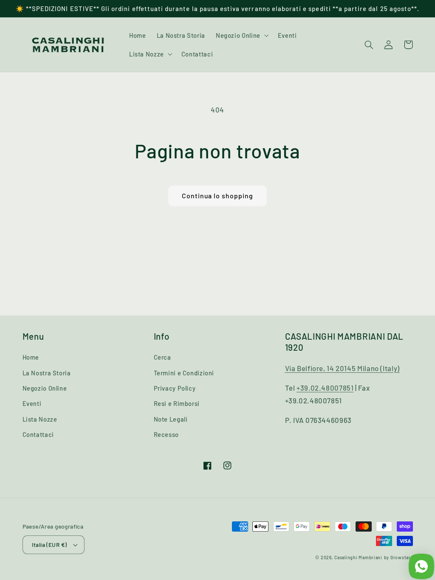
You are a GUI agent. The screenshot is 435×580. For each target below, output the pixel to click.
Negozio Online (45, 388)
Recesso (166, 434)
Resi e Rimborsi (177, 403)
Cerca (162, 357)
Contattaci (38, 434)
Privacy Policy (175, 388)
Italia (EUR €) (49, 544)
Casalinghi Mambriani (358, 557)
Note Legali (171, 419)
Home (31, 357)
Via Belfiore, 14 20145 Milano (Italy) (342, 368)
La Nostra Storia (47, 373)
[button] (241, 35)
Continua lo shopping (218, 195)
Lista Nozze (40, 419)
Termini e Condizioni (184, 373)
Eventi (32, 403)
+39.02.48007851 (325, 387)
